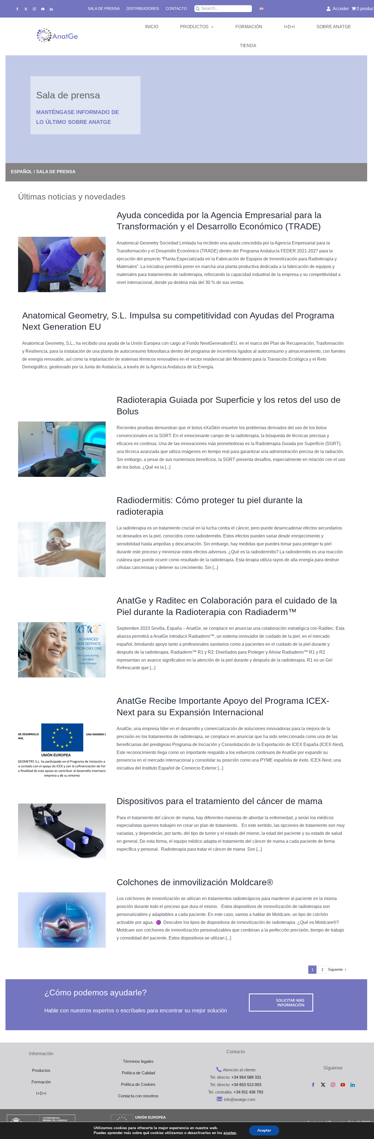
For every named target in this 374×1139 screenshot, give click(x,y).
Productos (41, 1070)
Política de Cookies (138, 1084)
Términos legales (138, 1061)
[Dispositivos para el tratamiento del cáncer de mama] (62, 831)
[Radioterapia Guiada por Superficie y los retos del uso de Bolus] (62, 449)
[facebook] (17, 8)
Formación (41, 1082)
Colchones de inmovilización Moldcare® (195, 882)
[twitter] (25, 8)
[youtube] (42, 8)
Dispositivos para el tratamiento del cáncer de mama (220, 801)
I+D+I (41, 1093)
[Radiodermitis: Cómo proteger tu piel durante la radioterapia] (62, 549)
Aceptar (264, 1130)
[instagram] (34, 8)
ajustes (229, 1133)
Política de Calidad (138, 1072)
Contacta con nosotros (138, 1096)
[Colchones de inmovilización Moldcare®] (62, 920)
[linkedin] (51, 8)
